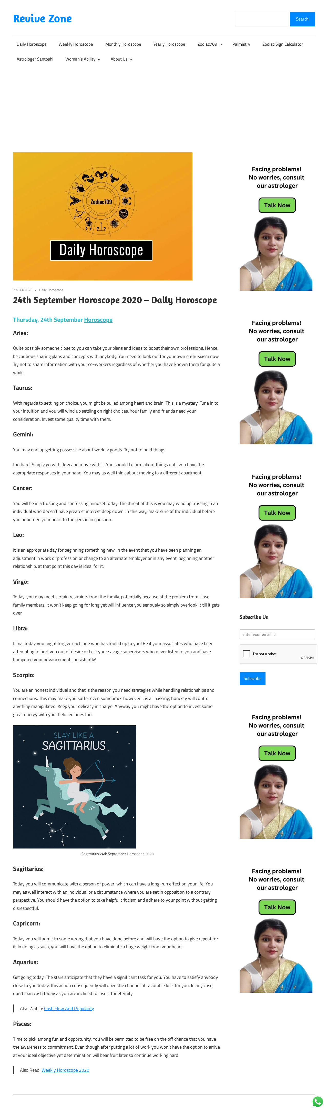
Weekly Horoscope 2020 (65, 1070)
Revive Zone (42, 18)
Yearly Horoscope (169, 44)
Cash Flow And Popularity (69, 1008)
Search (302, 19)
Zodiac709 (207, 44)
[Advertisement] (164, 105)
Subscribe (253, 678)
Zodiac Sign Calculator (282, 44)
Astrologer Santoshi (35, 59)
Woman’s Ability (80, 59)
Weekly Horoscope (76, 44)
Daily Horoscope (32, 44)
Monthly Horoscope (123, 44)
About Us (119, 59)
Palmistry (241, 44)
